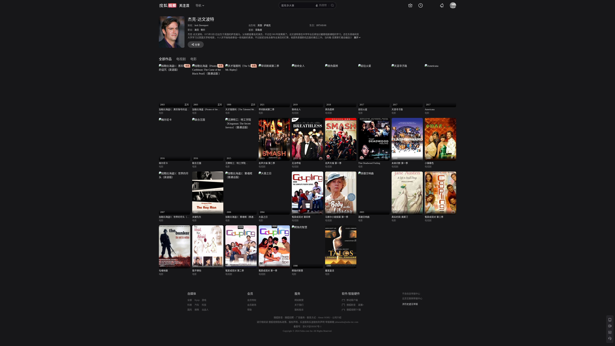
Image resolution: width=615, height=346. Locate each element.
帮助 (249, 310)
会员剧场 (251, 305)
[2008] (440, 119)
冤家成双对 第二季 (234, 270)
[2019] (298, 66)
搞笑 (197, 310)
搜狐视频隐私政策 (278, 322)
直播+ (361, 305)
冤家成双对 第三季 (434, 217)
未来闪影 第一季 (400, 163)
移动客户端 (352, 300)
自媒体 (191, 293)
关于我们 (299, 305)
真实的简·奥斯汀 (400, 217)
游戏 (204, 300)
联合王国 (196, 163)
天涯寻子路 (397, 109)
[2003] (366, 173)
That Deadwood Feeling (369, 163)
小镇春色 (429, 163)
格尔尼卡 (163, 163)
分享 (197, 44)
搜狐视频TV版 (354, 310)
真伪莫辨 (329, 109)
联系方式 (311, 317)
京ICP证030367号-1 (312, 326)
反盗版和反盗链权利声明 (312, 322)
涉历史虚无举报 (410, 304)
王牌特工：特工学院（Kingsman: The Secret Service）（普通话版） (240, 163)
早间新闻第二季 (266, 109)
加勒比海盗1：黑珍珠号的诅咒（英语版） (174, 109)
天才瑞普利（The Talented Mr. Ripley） (239, 109)
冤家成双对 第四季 (301, 217)
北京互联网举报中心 (412, 298)
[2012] (341, 119)
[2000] (274, 227)
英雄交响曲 (363, 217)
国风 (189, 310)
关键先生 (196, 217)
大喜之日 (263, 217)
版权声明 (293, 322)
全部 (189, 300)
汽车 (197, 305)
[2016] (165, 119)
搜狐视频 (168, 5)
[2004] (265, 173)
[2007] (174, 173)
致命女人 (296, 109)
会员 (250, 293)
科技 (204, 305)
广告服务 (300, 317)
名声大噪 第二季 (267, 163)
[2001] (174, 227)
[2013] (274, 119)
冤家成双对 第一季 (268, 270)
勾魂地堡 (163, 270)
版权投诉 (299, 310)
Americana (430, 109)
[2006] (241, 173)
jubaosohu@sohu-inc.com (346, 322)
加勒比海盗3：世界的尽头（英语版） (174, 217)
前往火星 (362, 109)
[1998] (299, 227)
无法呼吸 (296, 163)
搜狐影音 (351, 305)
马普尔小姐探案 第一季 (336, 217)
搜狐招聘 (289, 317)
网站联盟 (299, 300)
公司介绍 (336, 317)
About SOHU (324, 317)
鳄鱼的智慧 (297, 270)
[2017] (364, 66)
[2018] (331, 66)
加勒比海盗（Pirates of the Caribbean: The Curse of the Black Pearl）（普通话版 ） (205, 109)
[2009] (374, 119)
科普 (189, 305)
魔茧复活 (329, 270)
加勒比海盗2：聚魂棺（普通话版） (240, 217)
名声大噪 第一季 (333, 163)
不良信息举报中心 (411, 293)
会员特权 (251, 300)
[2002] (407, 173)
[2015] (241, 119)
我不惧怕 (196, 270)
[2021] (269, 66)
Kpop (197, 300)
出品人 (205, 310)
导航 (198, 5)
